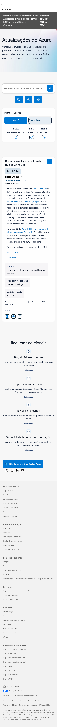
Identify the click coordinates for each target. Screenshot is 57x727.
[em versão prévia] (31, 137)
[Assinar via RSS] (28, 99)
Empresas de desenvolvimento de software (18, 591)
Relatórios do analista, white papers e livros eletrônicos (22, 633)
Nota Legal (7, 705)
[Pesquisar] (50, 88)
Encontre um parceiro (10, 599)
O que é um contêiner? (11, 675)
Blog (4, 616)
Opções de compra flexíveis (12, 541)
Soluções (6, 562)
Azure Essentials (8, 512)
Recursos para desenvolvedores (14, 620)
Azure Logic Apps (32, 201)
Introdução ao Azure (10, 495)
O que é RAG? (8, 679)
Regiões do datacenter (11, 503)
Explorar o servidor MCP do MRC (44, 20)
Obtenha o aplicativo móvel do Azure (25, 464)
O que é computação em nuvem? (14, 649)
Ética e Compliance (44, 701)
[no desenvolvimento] (16, 137)
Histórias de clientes (10, 516)
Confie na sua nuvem (10, 508)
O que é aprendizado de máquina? (15, 658)
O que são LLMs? (9, 670)
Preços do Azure (8, 532)
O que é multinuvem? (10, 653)
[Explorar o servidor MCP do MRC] (38, 99)
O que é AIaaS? (8, 666)
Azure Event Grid (39, 188)
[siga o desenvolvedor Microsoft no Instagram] (12, 470)
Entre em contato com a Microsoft (15, 701)
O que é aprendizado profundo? (14, 662)
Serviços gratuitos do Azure (12, 537)
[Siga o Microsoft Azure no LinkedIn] (17, 470)
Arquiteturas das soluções (12, 570)
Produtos (6, 528)
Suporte (6, 574)
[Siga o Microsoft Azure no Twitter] (6, 470)
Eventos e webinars (10, 628)
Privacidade (32, 701)
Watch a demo (13, 252)
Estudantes (7, 624)
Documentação (8, 612)
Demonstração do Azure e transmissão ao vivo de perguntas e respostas (28, 579)
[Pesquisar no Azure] (2, 3)
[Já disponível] (44, 137)
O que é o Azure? (9, 491)
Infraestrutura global (10, 499)
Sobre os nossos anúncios (28, 705)
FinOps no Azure (9, 545)
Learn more (12, 257)
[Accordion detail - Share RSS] (13, 316)
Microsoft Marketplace (11, 595)
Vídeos (5, 637)
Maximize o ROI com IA (11, 549)
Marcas (14, 705)
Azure (5, 9)
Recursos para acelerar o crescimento (16, 566)
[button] (19, 99)
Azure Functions (13, 201)
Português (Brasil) (13, 686)
